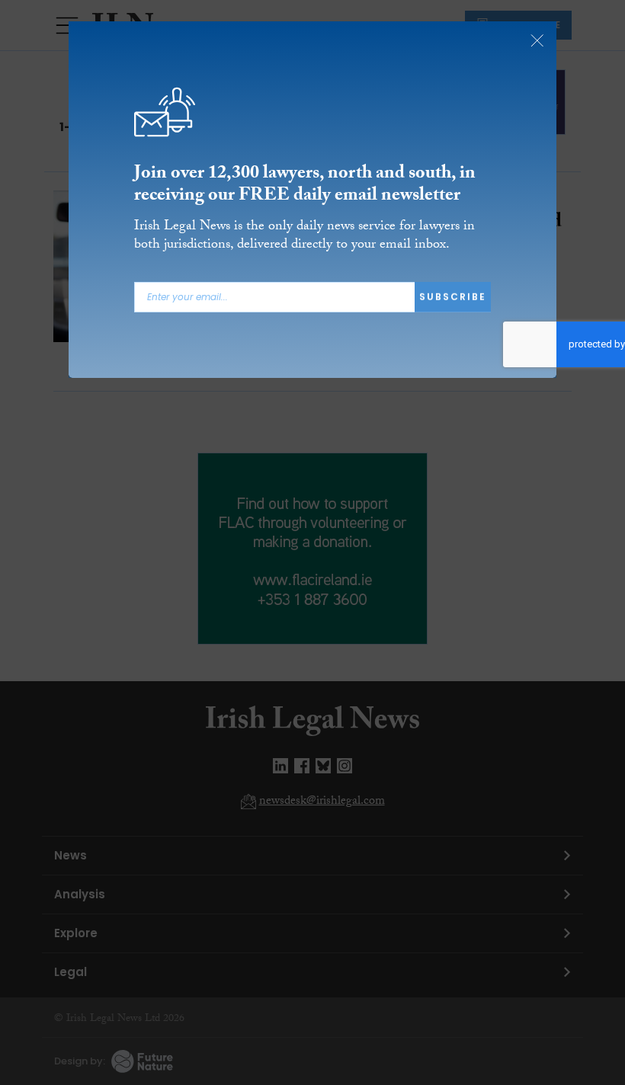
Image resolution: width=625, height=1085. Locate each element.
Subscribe (452, 296)
